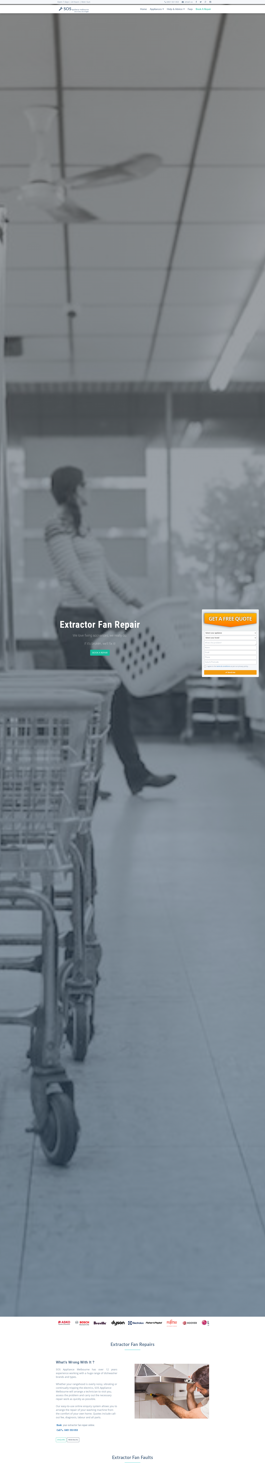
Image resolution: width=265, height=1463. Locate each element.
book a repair (100, 1034)
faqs (190, 8)
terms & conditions (223, 1048)
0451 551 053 (172, 2)
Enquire (61, 1439)
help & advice (175, 8)
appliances (156, 8)
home (143, 8)
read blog (73, 1439)
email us (188, 2)
